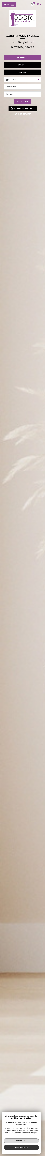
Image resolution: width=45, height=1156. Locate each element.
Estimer (22, 72)
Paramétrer (21, 1141)
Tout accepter (21, 1147)
